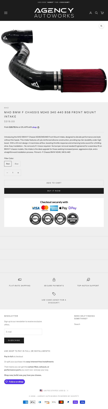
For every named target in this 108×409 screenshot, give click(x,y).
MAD (6, 108)
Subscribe (14, 340)
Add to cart (54, 183)
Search (77, 324)
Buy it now (54, 191)
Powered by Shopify (68, 396)
